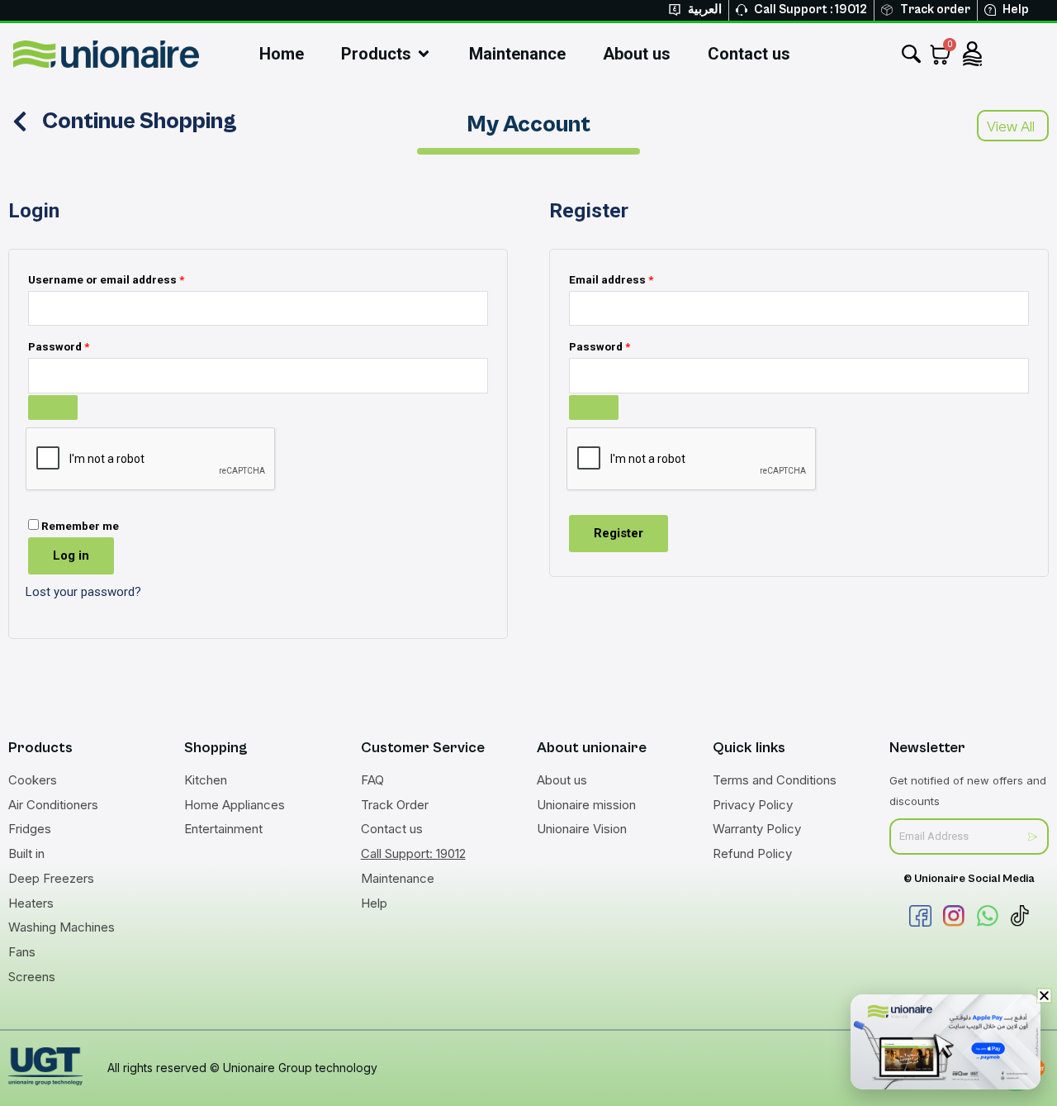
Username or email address (130, 277)
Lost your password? (83, 591)
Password (82, 344)
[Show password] (53, 407)
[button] (1044, 995)
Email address (635, 277)
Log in (71, 555)
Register (618, 533)
